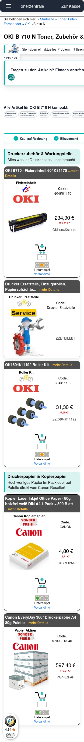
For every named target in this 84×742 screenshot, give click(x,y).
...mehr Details (48, 289)
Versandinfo (42, 274)
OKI (28, 23)
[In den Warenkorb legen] (40, 249)
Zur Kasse (70, 6)
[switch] (10, 735)
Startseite (47, 19)
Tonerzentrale (31, 6)
